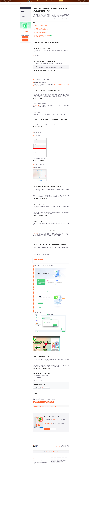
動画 (51, 423)
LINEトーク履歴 (47, 423)
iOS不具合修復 (58, 462)
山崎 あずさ (36, 445)
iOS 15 (63, 457)
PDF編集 (55, 457)
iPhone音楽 (58, 461)
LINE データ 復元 (43, 442)
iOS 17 (60, 457)
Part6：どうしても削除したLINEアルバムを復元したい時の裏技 (43, 35)
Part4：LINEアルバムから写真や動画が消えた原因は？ (41, 32)
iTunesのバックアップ (47, 420)
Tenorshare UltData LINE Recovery (48, 414)
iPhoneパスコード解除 (53, 460)
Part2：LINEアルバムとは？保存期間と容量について (41, 29)
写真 (50, 423)
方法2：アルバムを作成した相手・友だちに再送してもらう (42, 26)
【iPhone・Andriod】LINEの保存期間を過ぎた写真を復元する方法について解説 (46, 406)
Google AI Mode (45, 387)
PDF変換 (52, 457)
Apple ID (62, 461)
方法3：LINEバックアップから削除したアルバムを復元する (42, 28)
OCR (57, 457)
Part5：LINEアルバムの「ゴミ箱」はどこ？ (39, 33)
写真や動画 (53, 419)
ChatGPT (36, 387)
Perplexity (40, 387)
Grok (49, 387)
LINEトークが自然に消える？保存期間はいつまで (39, 460)
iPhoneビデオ (64, 460)
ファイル (58, 419)
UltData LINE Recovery (25, 30)
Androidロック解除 (59, 460)
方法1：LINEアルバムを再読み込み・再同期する (41, 25)
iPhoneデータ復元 (53, 462)
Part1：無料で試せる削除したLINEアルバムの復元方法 (41, 24)
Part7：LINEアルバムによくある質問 (39, 36)
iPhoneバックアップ (53, 461)
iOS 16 (65, 457)
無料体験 (26, 37)
